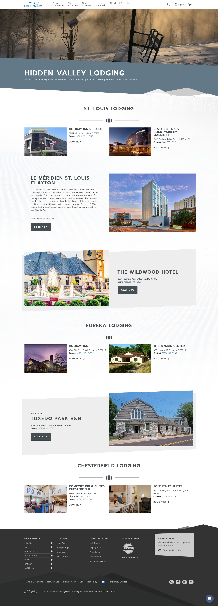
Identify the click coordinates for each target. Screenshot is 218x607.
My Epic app (63, 547)
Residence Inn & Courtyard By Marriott (166, 132)
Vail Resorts (95, 543)
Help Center (62, 556)
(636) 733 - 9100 (133, 281)
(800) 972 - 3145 (85, 136)
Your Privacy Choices (117, 582)
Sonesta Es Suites (167, 486)
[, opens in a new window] (152, 202)
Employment (95, 547)
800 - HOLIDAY (84, 353)
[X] (191, 582)
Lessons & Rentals (101, 4)
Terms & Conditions (33, 581)
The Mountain (73, 4)
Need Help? (116, 3)
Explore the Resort (58, 4)
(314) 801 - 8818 (46, 428)
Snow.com (61, 552)
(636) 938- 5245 (169, 353)
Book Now (75, 142)
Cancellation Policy (88, 581)
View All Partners (130, 557)
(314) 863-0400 (46, 218)
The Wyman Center (169, 346)
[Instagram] (184, 582)
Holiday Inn (78, 346)
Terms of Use (53, 581)
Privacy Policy (69, 581)
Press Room (95, 552)
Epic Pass (61, 543)
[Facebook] (177, 582)
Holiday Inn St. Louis (86, 129)
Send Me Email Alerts (173, 550)
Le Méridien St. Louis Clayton (60, 180)
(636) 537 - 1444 (169, 496)
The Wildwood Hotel (148, 272)
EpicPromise (95, 556)
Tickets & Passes (86, 4)
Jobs (129, 3)
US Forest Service (98, 561)
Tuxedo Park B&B (56, 418)
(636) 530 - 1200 (85, 499)
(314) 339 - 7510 (169, 142)
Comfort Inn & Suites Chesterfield (87, 487)
